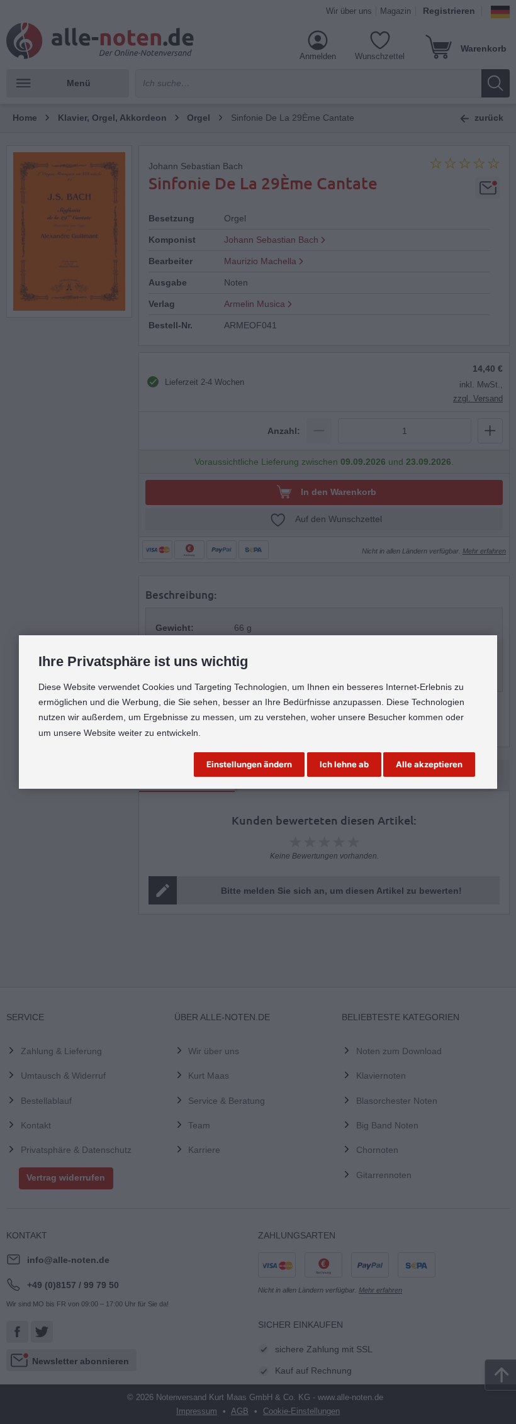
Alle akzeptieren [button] (429, 764)
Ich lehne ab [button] (344, 764)
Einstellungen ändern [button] (249, 764)
